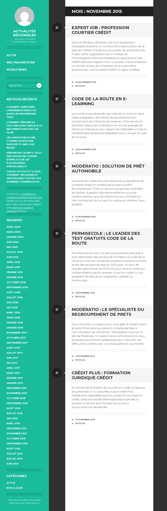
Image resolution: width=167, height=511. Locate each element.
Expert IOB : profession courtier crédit (100, 30)
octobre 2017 (16, 337)
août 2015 (13, 448)
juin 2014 (12, 463)
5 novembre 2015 (85, 356)
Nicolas (80, 86)
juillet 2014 (15, 458)
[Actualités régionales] (24, 16)
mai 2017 (12, 362)
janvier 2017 (15, 383)
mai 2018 (12, 307)
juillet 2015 (15, 453)
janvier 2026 (15, 237)
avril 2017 (13, 368)
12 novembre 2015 (85, 217)
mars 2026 (14, 231)
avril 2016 (13, 423)
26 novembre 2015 (85, 82)
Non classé (15, 487)
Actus (11, 55)
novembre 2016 (17, 393)
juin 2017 (12, 357)
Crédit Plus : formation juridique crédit (101, 375)
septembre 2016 (17, 403)
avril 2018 (13, 312)
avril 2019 (13, 262)
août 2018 (13, 292)
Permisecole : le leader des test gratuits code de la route (106, 238)
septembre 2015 (17, 443)
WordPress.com (32, 503)
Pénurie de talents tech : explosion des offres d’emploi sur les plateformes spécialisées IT (24, 159)
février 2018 (15, 322)
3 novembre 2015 (85, 419)
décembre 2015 (16, 428)
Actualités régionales (24, 33)
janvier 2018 (15, 327)
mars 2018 (13, 317)
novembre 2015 (17, 433)
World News (17, 69)
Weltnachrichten (21, 62)
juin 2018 (12, 302)
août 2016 (13, 408)
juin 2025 (13, 242)
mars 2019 (13, 267)
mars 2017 (13, 373)
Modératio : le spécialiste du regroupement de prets (108, 312)
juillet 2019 (15, 252)
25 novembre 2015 (85, 149)
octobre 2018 (16, 282)
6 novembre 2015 (85, 293)
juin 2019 (12, 257)
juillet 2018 (15, 297)
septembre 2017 (17, 342)
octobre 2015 (16, 438)
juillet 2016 (15, 413)
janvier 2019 (15, 277)
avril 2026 (13, 226)
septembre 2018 (17, 287)
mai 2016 (12, 418)
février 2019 (15, 272)
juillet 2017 (15, 352)
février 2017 (15, 378)
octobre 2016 (16, 398)
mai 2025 (12, 247)
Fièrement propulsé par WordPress (24, 500)
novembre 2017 (17, 332)
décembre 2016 (17, 388)
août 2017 (13, 347)
